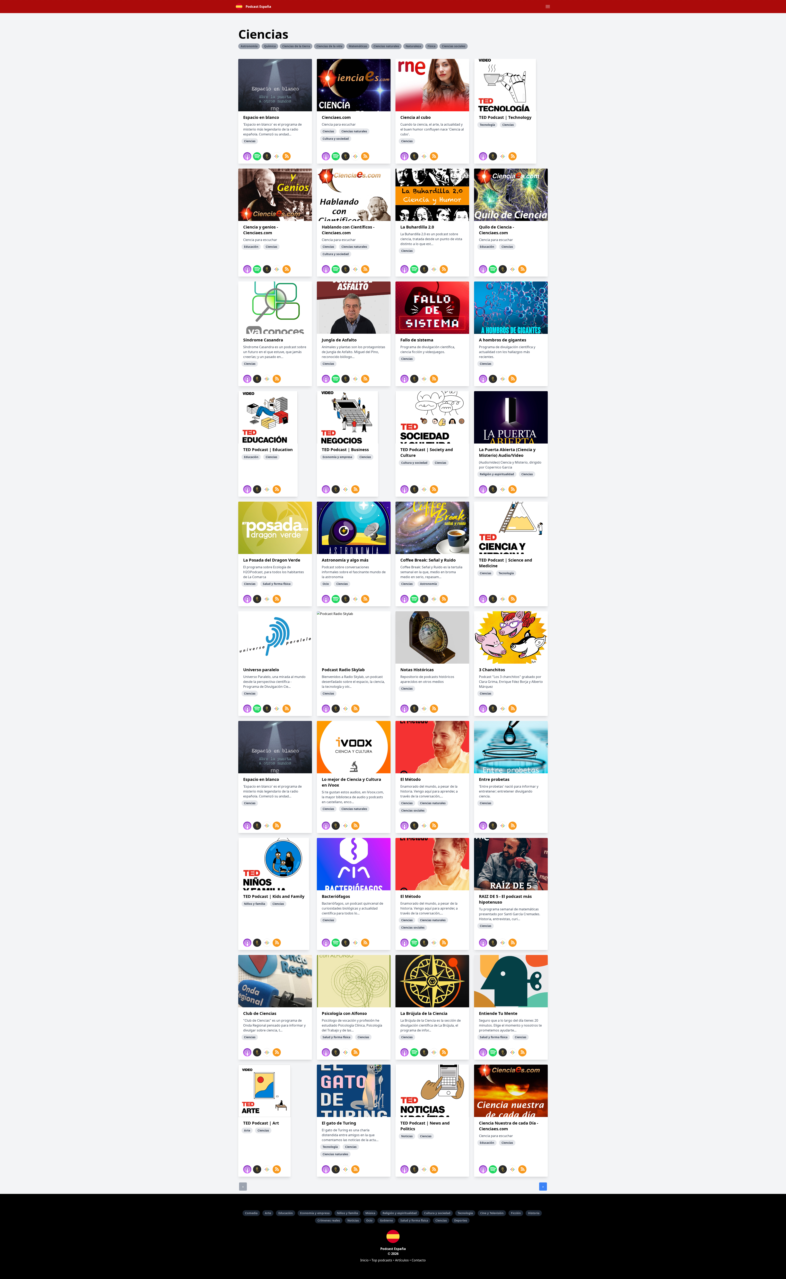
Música (370, 1213)
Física (431, 46)
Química (270, 46)
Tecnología (465, 1213)
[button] (547, 6)
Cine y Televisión (492, 1213)
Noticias (353, 1220)
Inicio (364, 1260)
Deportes (460, 1220)
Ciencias (441, 1220)
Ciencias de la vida (329, 46)
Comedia (251, 1213)
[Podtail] (267, 156)
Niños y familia (347, 1213)
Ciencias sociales (453, 46)
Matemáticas (358, 46)
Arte (268, 1213)
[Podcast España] (393, 1236)
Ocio (369, 1220)
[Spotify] (257, 156)
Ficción (516, 1213)
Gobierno (386, 1220)
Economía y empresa (315, 1213)
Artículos (402, 1260)
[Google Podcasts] (277, 156)
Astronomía (249, 46)
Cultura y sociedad (437, 1213)
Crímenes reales (328, 1220)
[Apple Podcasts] (247, 156)
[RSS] (286, 156)
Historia (533, 1213)
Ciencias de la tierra (296, 46)
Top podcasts (382, 1260)
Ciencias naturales (386, 46)
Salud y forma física (414, 1220)
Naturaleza (413, 46)
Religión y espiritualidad (400, 1213)
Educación (285, 1213)
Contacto (419, 1260)
